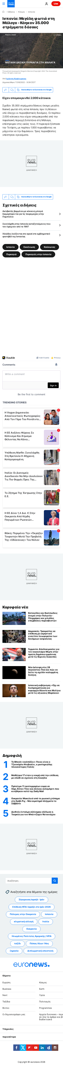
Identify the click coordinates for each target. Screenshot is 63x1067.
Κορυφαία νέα (15, 607)
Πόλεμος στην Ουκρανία (23, 914)
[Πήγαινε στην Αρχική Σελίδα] (11, 3)
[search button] (55, 881)
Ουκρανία (31, 929)
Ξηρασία (14, 951)
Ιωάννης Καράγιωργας (16, 78)
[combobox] (31, 881)
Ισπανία (31, 12)
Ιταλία (45, 921)
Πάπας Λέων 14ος (39, 943)
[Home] (3, 12)
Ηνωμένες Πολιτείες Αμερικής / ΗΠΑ (31, 936)
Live (56, 3)
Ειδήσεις (11, 12)
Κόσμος (21, 12)
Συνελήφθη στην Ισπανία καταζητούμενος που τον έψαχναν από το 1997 (26, 225)
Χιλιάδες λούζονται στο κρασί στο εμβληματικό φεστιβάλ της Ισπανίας (26, 235)
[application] (31, 50)
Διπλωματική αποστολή (40, 951)
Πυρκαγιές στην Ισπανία (38, 254)
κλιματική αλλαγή (23, 921)
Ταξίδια (6, 1001)
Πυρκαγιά (11, 254)
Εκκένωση (29, 247)
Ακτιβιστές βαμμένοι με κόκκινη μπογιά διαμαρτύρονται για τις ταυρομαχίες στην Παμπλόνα (23, 214)
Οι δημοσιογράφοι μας (13, 1014)
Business (6, 989)
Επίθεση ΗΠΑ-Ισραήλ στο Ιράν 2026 (31, 907)
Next (4, 995)
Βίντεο (5, 1008)
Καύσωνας (49, 247)
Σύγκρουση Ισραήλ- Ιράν (31, 899)
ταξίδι (17, 943)
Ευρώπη (6, 982)
